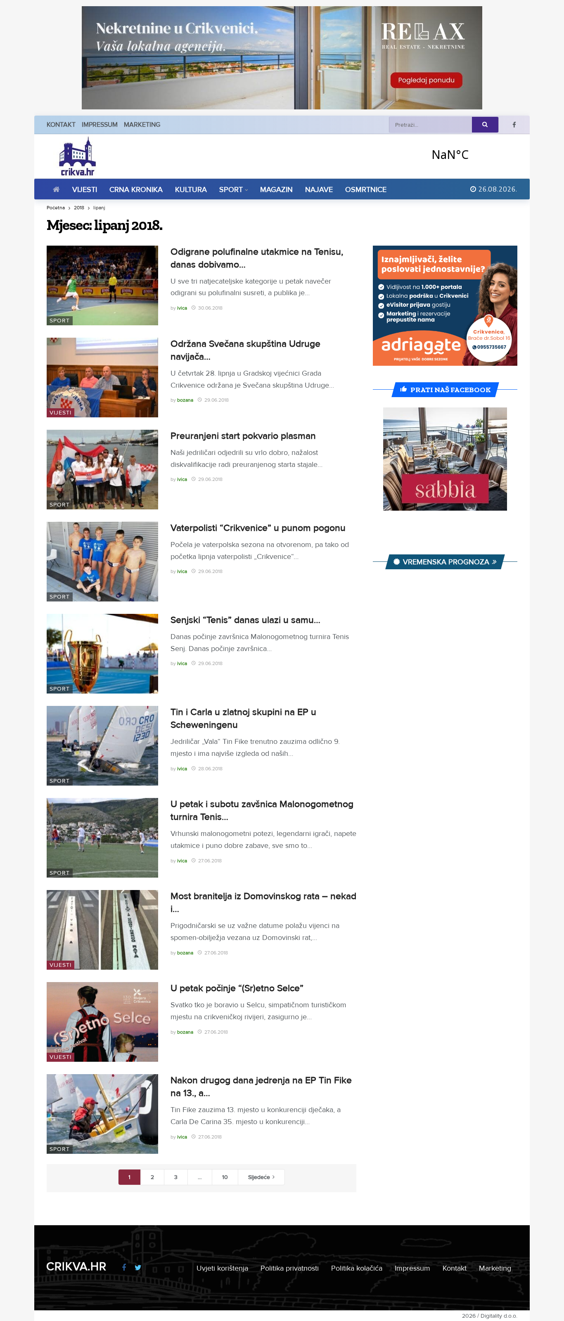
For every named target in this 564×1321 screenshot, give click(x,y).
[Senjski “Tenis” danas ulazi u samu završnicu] (102, 654)
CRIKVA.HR (76, 1266)
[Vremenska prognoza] (471, 154)
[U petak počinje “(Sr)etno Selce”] (102, 1022)
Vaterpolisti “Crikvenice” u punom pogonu (258, 528)
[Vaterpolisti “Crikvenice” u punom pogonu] (102, 561)
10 (225, 1177)
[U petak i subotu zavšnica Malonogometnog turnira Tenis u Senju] (102, 838)
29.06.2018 (216, 400)
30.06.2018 (210, 308)
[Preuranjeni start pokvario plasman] (102, 469)
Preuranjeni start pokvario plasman (243, 436)
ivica (182, 308)
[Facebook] (514, 125)
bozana (185, 400)
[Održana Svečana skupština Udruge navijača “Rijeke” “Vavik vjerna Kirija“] (102, 377)
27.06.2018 (210, 861)
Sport (60, 320)
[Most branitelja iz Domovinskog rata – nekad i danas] (102, 930)
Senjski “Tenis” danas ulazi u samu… (245, 620)
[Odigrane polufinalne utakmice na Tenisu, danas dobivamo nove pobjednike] (102, 285)
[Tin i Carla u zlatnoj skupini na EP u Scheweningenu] (102, 746)
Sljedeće (259, 1177)
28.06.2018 (210, 769)
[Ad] (282, 57)
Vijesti (60, 412)
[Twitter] (138, 1268)
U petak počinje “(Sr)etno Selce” (237, 988)
